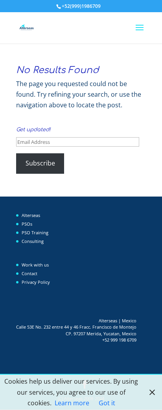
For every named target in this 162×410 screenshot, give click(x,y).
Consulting (33, 241)
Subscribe (40, 163)
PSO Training (35, 232)
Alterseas (31, 215)
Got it (107, 403)
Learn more (72, 403)
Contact (29, 273)
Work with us (35, 265)
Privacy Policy (36, 282)
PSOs (27, 224)
